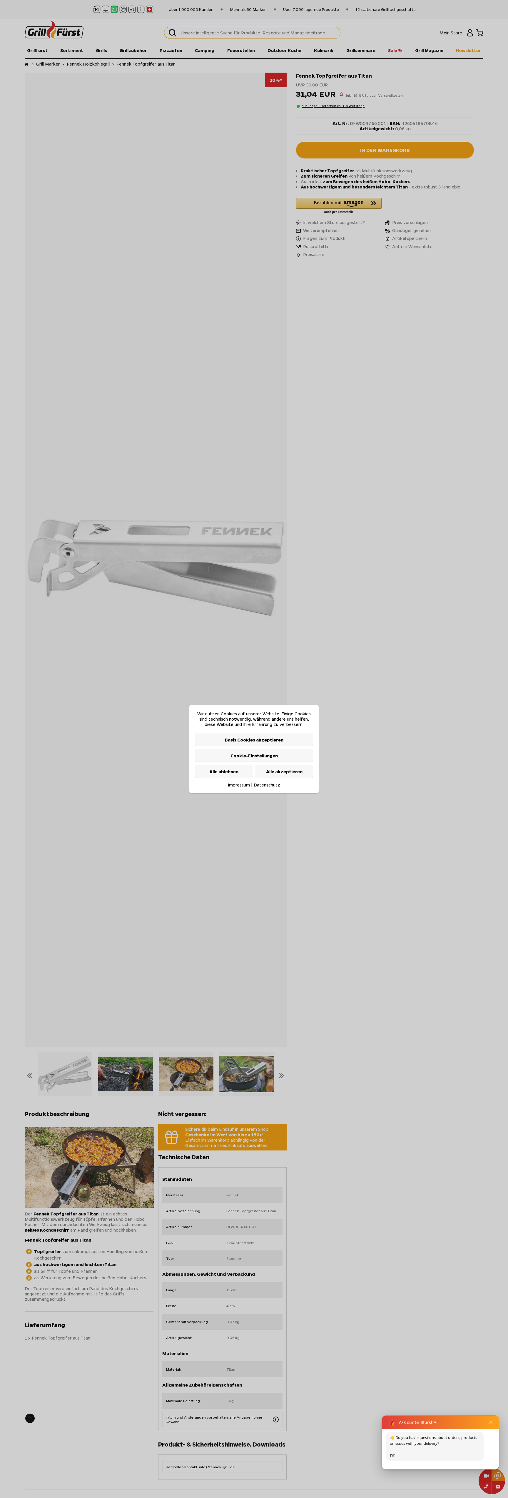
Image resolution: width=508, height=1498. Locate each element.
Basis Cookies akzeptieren (254, 739)
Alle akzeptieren (284, 771)
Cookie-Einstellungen (254, 756)
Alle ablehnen (223, 771)
